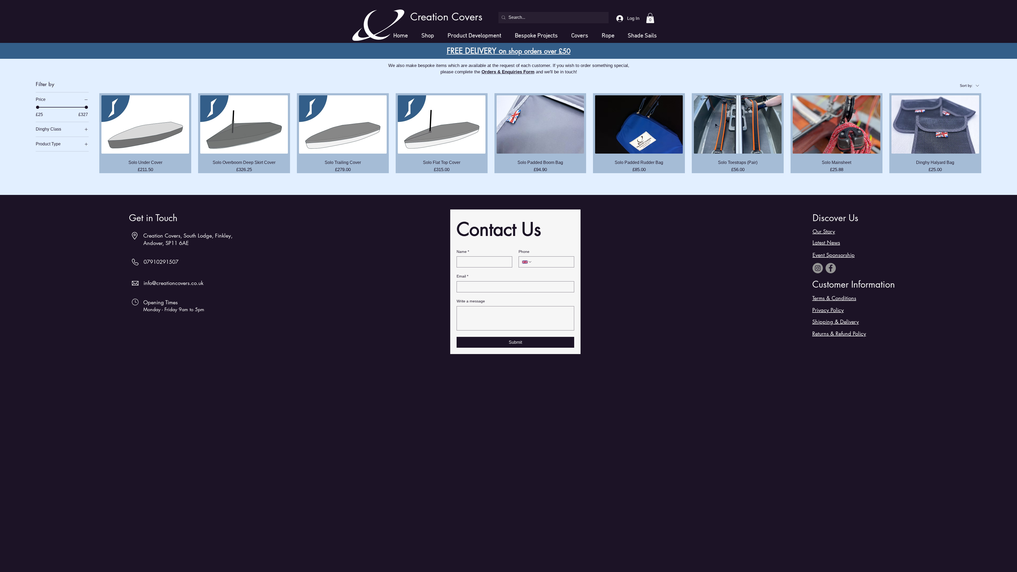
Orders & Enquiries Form (507, 71)
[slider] (37, 107)
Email (462, 276)
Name (463, 251)
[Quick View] (145, 124)
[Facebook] (831, 268)
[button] (650, 18)
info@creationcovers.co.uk (173, 283)
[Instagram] (818, 268)
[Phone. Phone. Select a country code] (527, 262)
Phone (524, 251)
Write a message (471, 301)
